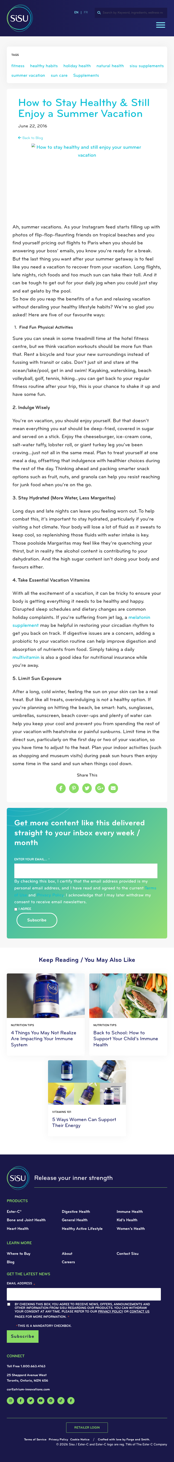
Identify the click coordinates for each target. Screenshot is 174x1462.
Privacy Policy (41, 115)
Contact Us (31, 118)
